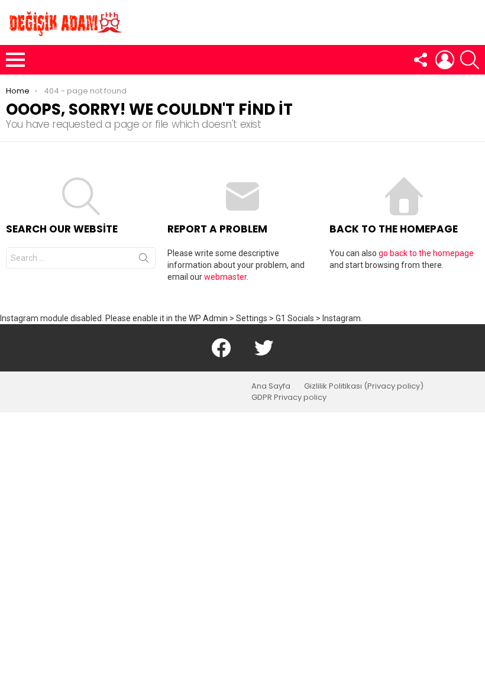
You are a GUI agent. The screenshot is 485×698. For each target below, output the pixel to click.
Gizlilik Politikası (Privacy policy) (363, 386)
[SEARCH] (469, 60)
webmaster (225, 277)
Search (144, 260)
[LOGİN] (444, 60)
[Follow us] (419, 60)
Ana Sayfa (270, 386)
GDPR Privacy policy (288, 397)
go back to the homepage (426, 253)
